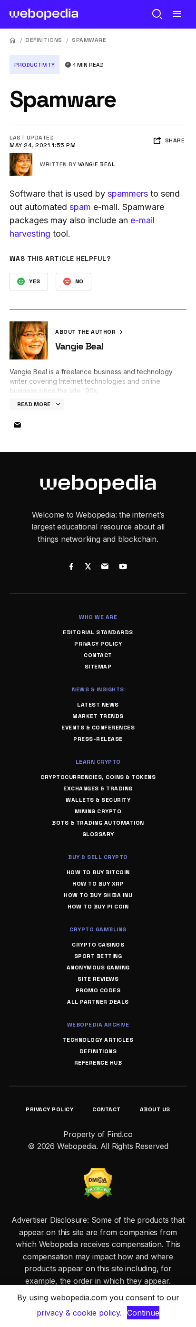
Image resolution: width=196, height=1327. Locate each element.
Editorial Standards (98, 632)
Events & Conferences (98, 727)
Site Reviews (98, 979)
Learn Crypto (98, 762)
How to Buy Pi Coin (98, 906)
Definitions (44, 40)
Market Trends (98, 716)
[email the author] (17, 425)
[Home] (13, 40)
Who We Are (98, 617)
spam (80, 207)
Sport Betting (98, 956)
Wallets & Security (98, 800)
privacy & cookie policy (78, 1312)
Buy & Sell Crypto (98, 857)
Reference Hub (98, 1063)
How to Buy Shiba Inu (98, 895)
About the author (86, 332)
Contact (98, 655)
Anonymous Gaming (98, 967)
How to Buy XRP (98, 884)
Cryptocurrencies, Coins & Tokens (98, 777)
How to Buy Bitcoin (98, 872)
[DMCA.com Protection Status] (98, 1173)
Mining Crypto (98, 811)
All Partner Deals (98, 1002)
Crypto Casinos (98, 944)
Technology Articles (98, 1040)
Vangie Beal (96, 164)
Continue (143, 1312)
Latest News (98, 704)
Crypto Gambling (98, 929)
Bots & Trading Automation (98, 823)
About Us (155, 1109)
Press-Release (98, 739)
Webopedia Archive (98, 1024)
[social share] (71, 567)
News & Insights (98, 689)
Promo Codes (98, 990)
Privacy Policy (98, 644)
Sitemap (98, 666)
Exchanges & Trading (98, 788)
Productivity (34, 65)
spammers (128, 194)
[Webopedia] (44, 14)
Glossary (98, 834)
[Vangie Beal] (21, 156)
